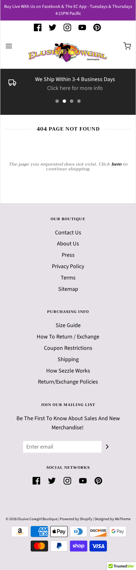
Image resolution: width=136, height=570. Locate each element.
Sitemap (68, 289)
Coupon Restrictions (68, 348)
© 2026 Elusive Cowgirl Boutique (32, 519)
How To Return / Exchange (68, 337)
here (116, 164)
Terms (68, 278)
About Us (68, 244)
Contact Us (68, 233)
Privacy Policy (68, 266)
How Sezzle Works (68, 371)
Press (68, 255)
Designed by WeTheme (113, 519)
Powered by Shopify (76, 519)
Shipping (68, 359)
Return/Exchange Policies (68, 382)
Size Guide (68, 325)
